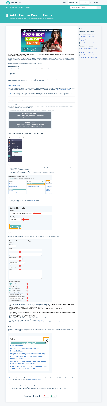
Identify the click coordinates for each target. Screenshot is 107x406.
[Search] (99, 7)
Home (65, 2)
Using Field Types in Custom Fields (89, 57)
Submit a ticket (84, 2)
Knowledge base (73, 2)
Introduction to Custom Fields (88, 34)
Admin (22, 7)
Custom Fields (30, 7)
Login (91, 2)
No (46, 396)
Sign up (96, 2)
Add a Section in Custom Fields (88, 42)
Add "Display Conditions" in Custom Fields (89, 49)
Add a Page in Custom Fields (87, 36)
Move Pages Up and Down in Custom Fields (89, 39)
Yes (54, 396)
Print (82, 28)
